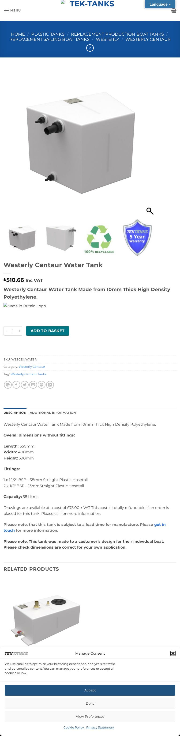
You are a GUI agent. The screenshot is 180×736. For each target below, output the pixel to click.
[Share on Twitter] (25, 385)
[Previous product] (90, 48)
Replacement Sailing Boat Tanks (49, 39)
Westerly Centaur (148, 39)
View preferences (90, 716)
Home (18, 34)
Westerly (107, 39)
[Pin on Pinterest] (41, 385)
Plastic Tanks (47, 34)
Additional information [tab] (53, 412)
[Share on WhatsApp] (8, 385)
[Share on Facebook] (16, 385)
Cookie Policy (74, 727)
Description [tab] (15, 412)
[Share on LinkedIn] (50, 385)
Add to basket (48, 331)
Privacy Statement (100, 727)
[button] (173, 653)
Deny (90, 703)
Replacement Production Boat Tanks (117, 34)
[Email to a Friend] (33, 385)
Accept (90, 690)
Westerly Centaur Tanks (28, 374)
